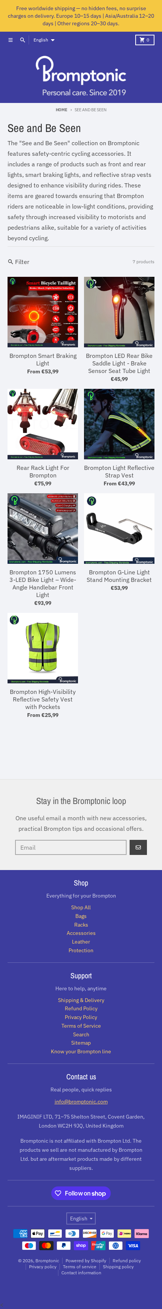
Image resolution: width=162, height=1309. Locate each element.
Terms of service (79, 1266)
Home (61, 109)
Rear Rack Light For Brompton (43, 471)
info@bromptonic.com (81, 1101)
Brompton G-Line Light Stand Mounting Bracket (119, 575)
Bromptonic (47, 1260)
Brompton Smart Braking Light (42, 359)
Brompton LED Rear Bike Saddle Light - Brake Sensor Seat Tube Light (119, 363)
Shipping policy (118, 1266)
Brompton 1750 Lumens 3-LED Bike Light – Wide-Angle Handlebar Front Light (42, 583)
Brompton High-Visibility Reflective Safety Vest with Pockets (43, 699)
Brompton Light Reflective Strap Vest (119, 471)
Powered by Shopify (86, 1260)
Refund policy (127, 1260)
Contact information (81, 1272)
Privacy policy (43, 1266)
